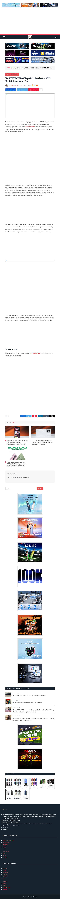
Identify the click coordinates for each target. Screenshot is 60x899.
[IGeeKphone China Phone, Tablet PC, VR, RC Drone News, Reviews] (30, 37)
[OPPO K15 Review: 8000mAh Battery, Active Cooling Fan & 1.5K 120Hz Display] (43, 432)
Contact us (5, 820)
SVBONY (5, 868)
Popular (9, 688)
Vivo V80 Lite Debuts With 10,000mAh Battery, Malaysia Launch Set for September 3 (16, 464)
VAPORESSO (6, 842)
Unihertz (5, 877)
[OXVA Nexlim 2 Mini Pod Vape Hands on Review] (8, 694)
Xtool (4, 883)
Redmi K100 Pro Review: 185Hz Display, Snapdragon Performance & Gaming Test (16, 442)
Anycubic (5, 881)
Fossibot (5, 874)
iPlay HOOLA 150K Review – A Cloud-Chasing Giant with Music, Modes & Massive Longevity (34, 719)
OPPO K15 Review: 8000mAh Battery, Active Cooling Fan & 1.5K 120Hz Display (42, 442)
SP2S (4, 853)
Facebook (5, 827)
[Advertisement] (30, 21)
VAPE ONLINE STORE (8, 840)
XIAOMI (27, 688)
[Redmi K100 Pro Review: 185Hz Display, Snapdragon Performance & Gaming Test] (17, 432)
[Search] (56, 37)
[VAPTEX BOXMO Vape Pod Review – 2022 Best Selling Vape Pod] (30, 105)
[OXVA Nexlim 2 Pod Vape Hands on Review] (8, 701)
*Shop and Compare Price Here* (11, 826)
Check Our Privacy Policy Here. (10, 822)
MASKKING (6, 851)
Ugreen (5, 889)
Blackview (5, 872)
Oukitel (4, 885)
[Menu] (4, 37)
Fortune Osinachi (16, 85)
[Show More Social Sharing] (40, 89)
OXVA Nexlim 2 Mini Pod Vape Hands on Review (29, 695)
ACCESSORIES (12, 74)
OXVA (4, 847)
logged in (16, 477)
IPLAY (4, 855)
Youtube (5, 829)
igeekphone (34, 896)
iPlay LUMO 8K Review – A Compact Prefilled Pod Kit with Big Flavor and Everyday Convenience (33, 711)
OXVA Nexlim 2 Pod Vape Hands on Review (27, 703)
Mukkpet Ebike (6, 887)
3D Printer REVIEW (18, 688)
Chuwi (4, 870)
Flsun (4, 879)
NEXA (4, 849)
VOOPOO (5, 845)
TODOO (5, 857)
